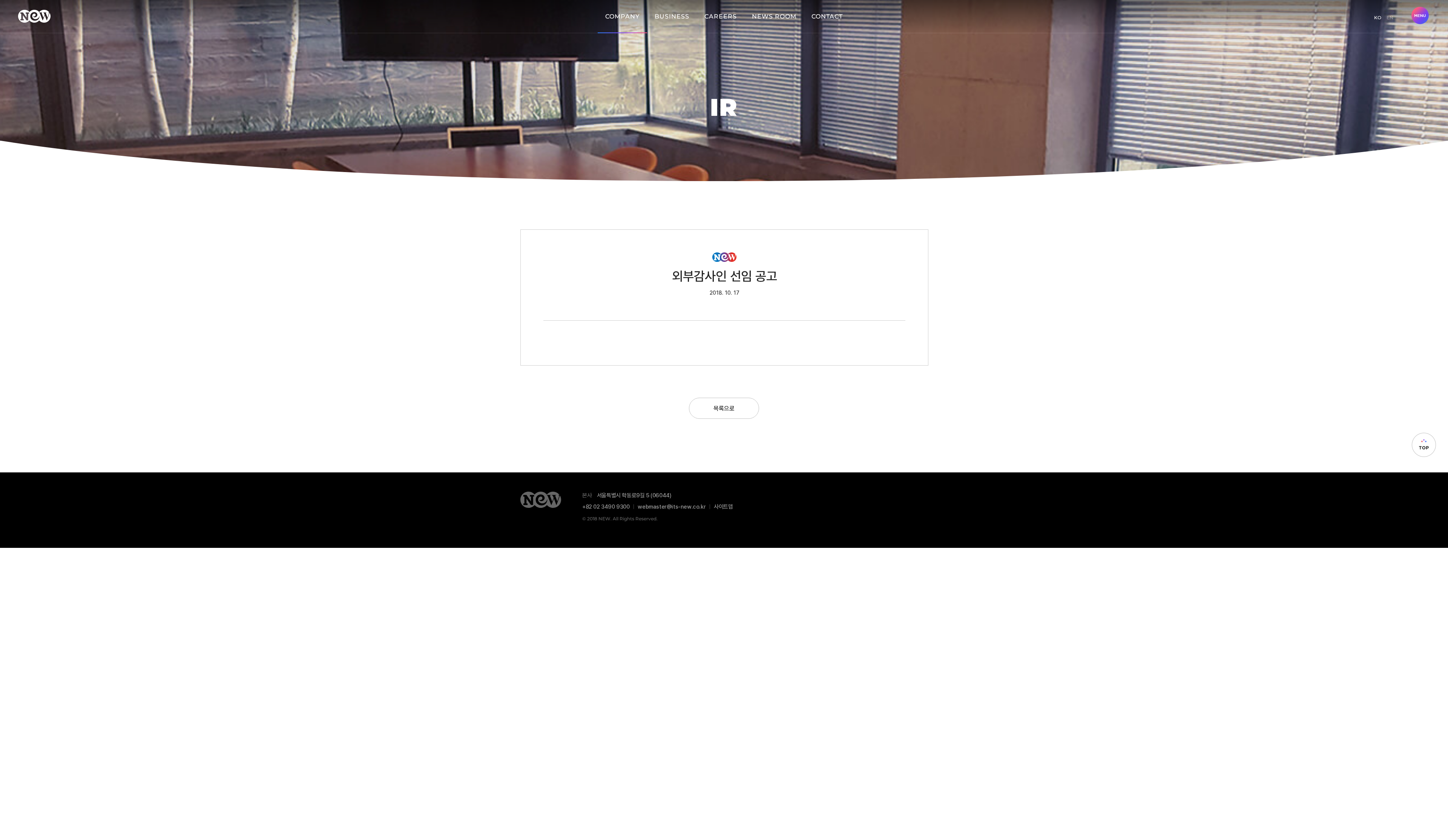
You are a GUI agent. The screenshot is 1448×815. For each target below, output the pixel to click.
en (1390, 17)
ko (1377, 17)
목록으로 (724, 408)
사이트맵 (723, 506)
